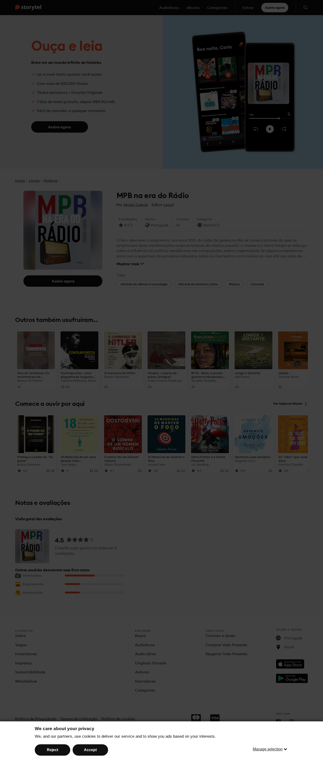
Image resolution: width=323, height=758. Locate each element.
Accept (90, 750)
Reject (52, 750)
